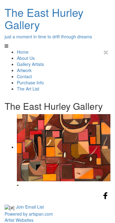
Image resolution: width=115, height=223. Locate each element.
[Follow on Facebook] (105, 199)
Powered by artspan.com (29, 214)
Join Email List (30, 207)
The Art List (28, 89)
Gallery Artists (30, 64)
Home (23, 52)
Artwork (24, 70)
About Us (26, 58)
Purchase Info (30, 82)
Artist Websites (19, 220)
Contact (24, 76)
